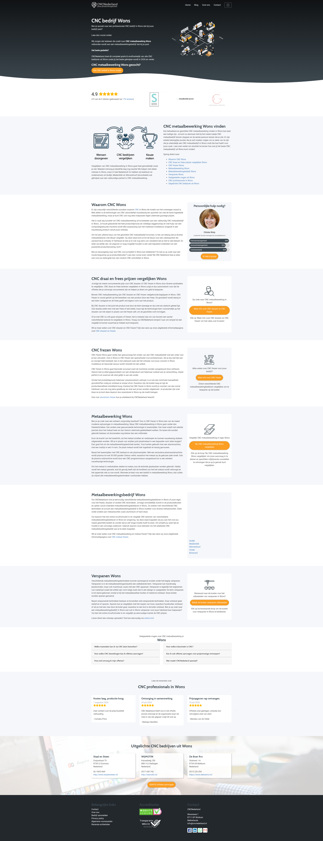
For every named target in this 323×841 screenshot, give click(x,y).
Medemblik (194, 544)
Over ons (206, 5)
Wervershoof (194, 547)
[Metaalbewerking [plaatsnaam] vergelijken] (209, 430)
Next (235, 710)
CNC (137, 209)
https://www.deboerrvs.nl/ (200, 774)
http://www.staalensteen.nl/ (105, 774)
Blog (196, 5)
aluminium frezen (108, 397)
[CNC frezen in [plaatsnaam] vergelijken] (209, 361)
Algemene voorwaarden (101, 821)
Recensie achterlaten (100, 824)
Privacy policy (97, 818)
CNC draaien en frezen (106, 331)
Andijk (192, 541)
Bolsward (193, 553)
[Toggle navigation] (228, 5)
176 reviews (128, 99)
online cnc (148, 618)
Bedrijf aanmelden (99, 815)
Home (188, 5)
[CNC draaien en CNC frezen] (209, 292)
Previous (87, 710)
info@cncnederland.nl (197, 823)
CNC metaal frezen (120, 537)
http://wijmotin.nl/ (149, 774)
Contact (217, 5)
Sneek (192, 550)
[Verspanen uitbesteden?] (209, 586)
